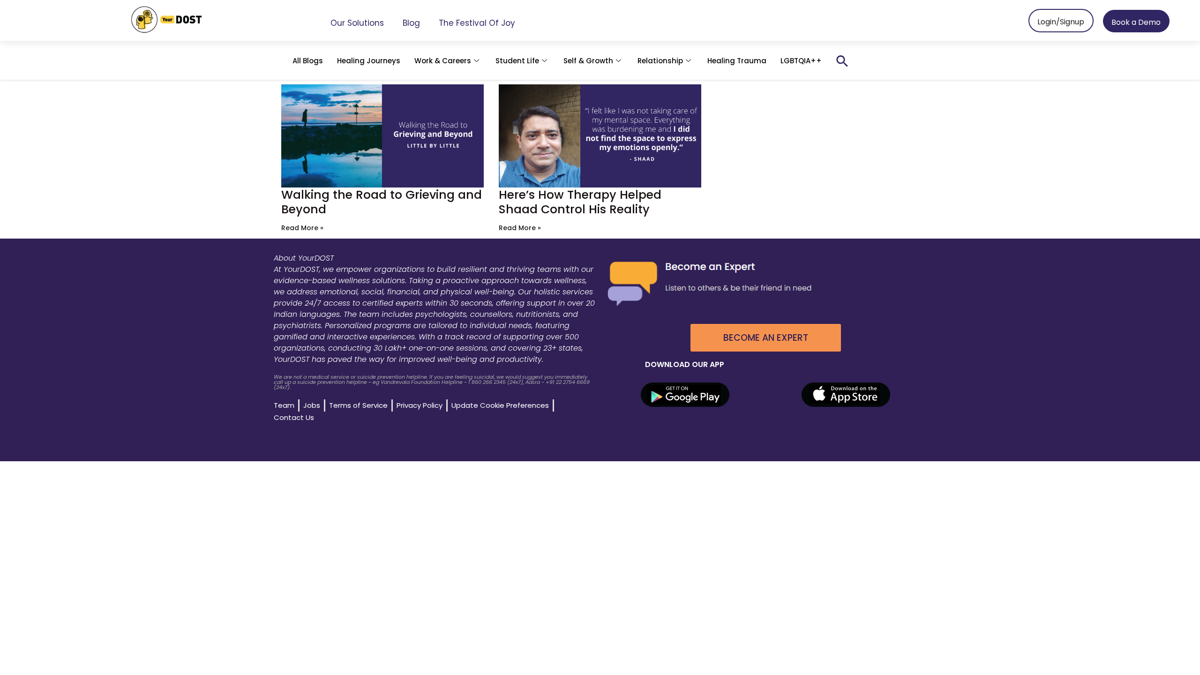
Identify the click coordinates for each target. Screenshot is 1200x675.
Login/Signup (1060, 21)
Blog (411, 23)
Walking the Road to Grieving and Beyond (381, 202)
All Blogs (307, 61)
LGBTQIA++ (801, 61)
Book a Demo (1136, 22)
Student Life (517, 61)
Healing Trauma (736, 61)
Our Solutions (357, 23)
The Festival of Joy (477, 23)
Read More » (302, 227)
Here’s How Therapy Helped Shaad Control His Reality (580, 202)
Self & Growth (588, 61)
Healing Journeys (368, 61)
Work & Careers (442, 61)
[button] (842, 61)
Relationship (660, 61)
